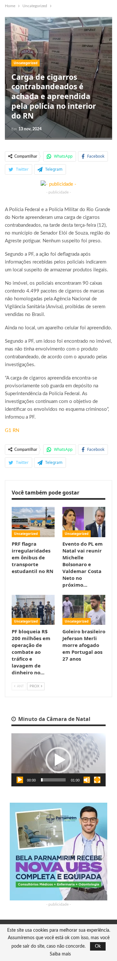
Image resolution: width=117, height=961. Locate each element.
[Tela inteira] (97, 780)
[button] (59, 760)
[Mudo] (87, 780)
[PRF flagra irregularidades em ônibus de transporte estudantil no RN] (33, 522)
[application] (58, 759)
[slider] (53, 780)
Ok (98, 946)
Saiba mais (60, 954)
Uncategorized (25, 63)
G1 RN (12, 430)
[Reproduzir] (20, 780)
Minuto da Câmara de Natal (53, 719)
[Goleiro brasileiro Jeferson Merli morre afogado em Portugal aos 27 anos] (83, 610)
